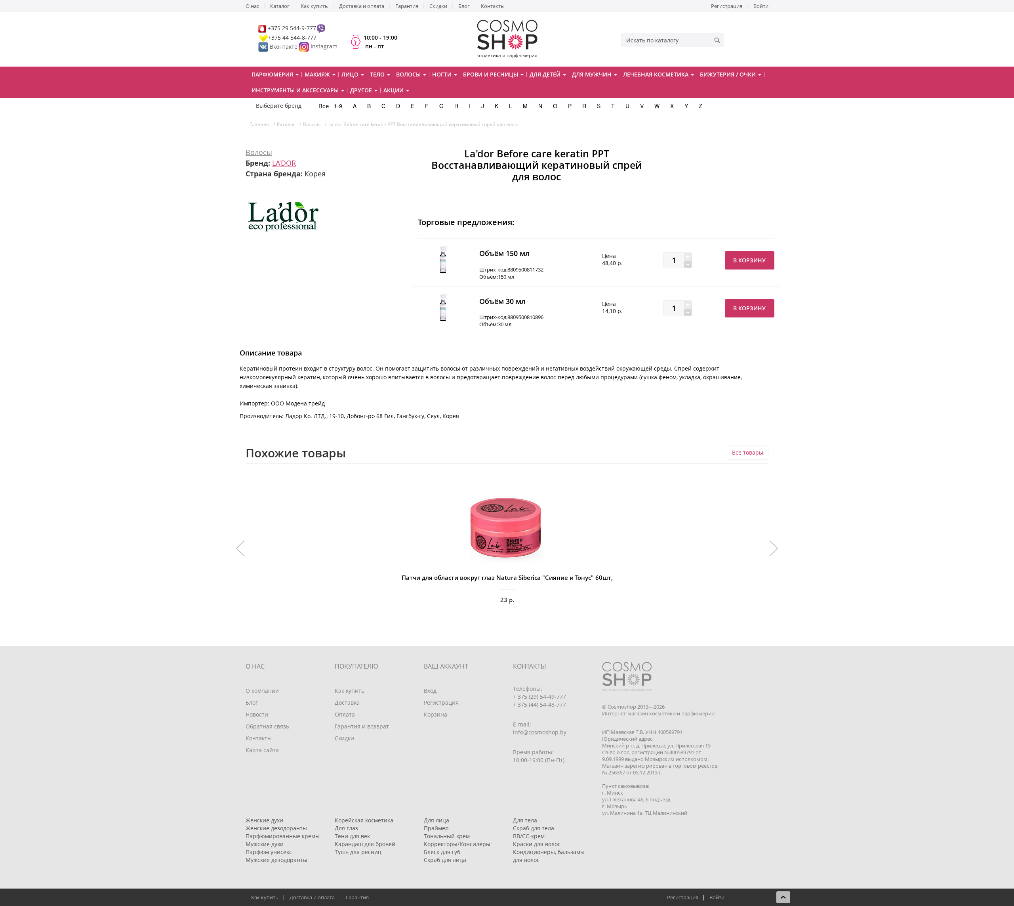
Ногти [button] (442, 74)
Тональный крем (447, 836)
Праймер (436, 828)
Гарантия (406, 6)
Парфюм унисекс (269, 852)
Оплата (345, 714)
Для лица (436, 820)
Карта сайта (262, 750)
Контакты (493, 6)
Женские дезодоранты (276, 828)
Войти (760, 6)
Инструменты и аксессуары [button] (296, 90)
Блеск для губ (442, 852)
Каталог (280, 6)
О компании (262, 690)
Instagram (324, 46)
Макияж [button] (318, 74)
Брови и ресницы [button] (491, 74)
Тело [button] (378, 74)
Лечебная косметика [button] (656, 74)
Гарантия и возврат (362, 726)
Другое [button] (362, 90)
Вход (430, 690)
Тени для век (352, 836)
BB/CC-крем (529, 836)
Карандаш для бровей (365, 844)
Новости (257, 714)
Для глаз (346, 828)
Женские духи (264, 820)
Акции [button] (394, 90)
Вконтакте (283, 46)
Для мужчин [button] (592, 74)
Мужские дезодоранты (276, 860)
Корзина (435, 714)
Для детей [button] (546, 74)
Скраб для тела (533, 828)
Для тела (525, 820)
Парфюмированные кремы (283, 836)
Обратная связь (267, 726)
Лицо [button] (350, 74)
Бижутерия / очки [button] (728, 74)
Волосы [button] (409, 74)
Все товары (747, 452)
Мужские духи (265, 844)
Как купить (314, 6)
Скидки (438, 6)
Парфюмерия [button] (273, 74)
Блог (464, 6)
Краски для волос (536, 844)
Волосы (259, 152)
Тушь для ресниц (358, 852)
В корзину (749, 260)
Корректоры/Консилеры (457, 844)
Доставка (347, 702)
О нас (252, 6)
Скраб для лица (445, 860)
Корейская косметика (364, 820)
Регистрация (726, 6)
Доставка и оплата (361, 6)
